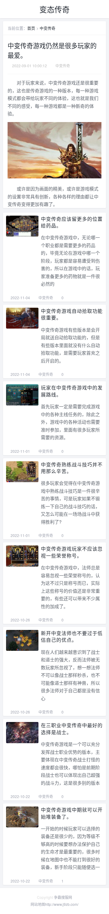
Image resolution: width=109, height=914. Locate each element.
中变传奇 (47, 28)
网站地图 (38, 904)
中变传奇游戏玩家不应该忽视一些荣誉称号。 (72, 552)
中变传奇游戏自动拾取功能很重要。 (72, 314)
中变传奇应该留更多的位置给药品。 (72, 222)
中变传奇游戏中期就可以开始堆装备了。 (72, 813)
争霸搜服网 (63, 897)
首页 (31, 28)
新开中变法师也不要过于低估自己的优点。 (72, 636)
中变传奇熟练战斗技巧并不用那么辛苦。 (72, 468)
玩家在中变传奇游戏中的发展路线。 (72, 391)
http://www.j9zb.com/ (61, 904)
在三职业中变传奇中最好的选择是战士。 (72, 728)
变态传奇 (54, 9)
